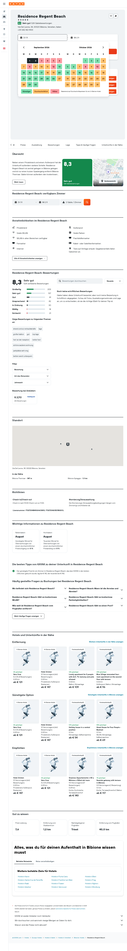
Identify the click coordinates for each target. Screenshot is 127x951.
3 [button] (41, 60)
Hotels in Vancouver (59, 887)
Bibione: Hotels (79, 938)
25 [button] (47, 78)
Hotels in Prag (90, 880)
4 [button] (47, 60)
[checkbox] (24, 399)
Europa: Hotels (37, 938)
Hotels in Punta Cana (59, 876)
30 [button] (35, 84)
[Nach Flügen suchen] (4, 11)
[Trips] (4, 41)
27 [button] (59, 78)
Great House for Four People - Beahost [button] (108, 728)
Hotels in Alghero (91, 883)
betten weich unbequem (22, 356)
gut (28, 334)
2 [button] (35, 60)
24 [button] (41, 78)
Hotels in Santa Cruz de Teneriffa (30, 880)
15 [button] (30, 72)
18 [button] (47, 72)
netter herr (36, 340)
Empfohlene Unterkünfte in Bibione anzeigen (105, 748)
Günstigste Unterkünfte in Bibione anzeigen (105, 695)
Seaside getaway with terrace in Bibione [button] (108, 781)
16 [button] (36, 72)
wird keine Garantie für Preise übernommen (70, 909)
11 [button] (47, 66)
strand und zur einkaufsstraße (24, 329)
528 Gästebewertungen (41, 23)
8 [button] (29, 66)
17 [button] (41, 72)
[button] (4, 4)
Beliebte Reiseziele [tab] (24, 861)
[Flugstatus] (4, 34)
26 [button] (53, 78)
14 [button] (24, 72)
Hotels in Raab (23, 883)
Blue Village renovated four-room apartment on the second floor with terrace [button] (109, 676)
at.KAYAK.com (16, 938)
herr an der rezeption (21, 340)
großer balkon (18, 334)
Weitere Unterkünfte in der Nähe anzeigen (106, 642)
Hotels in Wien (90, 876)
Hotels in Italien (50, 938)
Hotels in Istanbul (24, 887)
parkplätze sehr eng (20, 351)
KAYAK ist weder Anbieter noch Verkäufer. (33, 916)
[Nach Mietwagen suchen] (4, 21)
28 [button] (24, 84)
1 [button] (29, 60)
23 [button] (35, 78)
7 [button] (23, 66)
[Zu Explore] (4, 28)
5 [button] (53, 60)
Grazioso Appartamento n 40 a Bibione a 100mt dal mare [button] (81, 779)
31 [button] (97, 84)
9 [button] (35, 66)
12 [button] (53, 66)
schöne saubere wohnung (23, 345)
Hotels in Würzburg (92, 887)
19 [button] (53, 72)
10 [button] (42, 66)
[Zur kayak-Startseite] (16, 3)
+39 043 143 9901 (25, 30)
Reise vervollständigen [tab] (45, 861)
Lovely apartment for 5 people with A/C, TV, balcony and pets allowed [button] (81, 676)
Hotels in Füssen (57, 883)
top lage (35, 334)
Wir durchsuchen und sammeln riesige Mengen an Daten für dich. (43, 920)
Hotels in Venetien (64, 938)
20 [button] (59, 72)
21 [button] (24, 78)
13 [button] (59, 66)
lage (40, 329)
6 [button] (59, 60)
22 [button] (30, 78)
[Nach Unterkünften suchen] (4, 16)
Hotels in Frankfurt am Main (62, 880)
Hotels (26, 938)
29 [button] (30, 84)
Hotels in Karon (23, 876)
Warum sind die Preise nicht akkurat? (31, 925)
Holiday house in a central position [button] (79, 728)
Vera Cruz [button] (17, 674)
